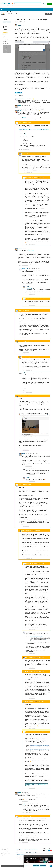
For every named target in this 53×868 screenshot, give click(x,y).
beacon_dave (21, 98)
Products (7, 11)
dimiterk (21, 310)
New (49, 13)
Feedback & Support (23, 852)
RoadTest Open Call (29, 855)
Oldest (28, 119)
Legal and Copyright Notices (20, 854)
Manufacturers (13, 11)
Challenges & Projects (33, 849)
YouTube (51, 850)
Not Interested (27, 865)
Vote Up (19, 149)
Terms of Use (32, 852)
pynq (6, 49)
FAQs (28, 852)
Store (22, 850)
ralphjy (23, 372)
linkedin (49, 850)
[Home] (7, 4)
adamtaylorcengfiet (23, 341)
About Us (17, 852)
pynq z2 (6, 45)
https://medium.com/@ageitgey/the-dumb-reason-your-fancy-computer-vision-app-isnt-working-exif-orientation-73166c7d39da (36, 784)
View (51, 865)
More (17, 13)
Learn (21, 849)
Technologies (26, 849)
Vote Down (21, 149)
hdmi (6, 47)
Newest (36, 119)
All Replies (24, 117)
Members (17, 849)
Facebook (46, 850)
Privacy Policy (37, 852)
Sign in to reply (18, 92)
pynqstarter (7, 51)
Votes (32, 119)
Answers (41, 117)
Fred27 (19, 25)
